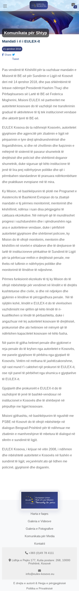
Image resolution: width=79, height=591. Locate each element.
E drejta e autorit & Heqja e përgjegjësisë (39, 583)
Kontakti (39, 543)
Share (7, 54)
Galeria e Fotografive (39, 528)
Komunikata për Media (39, 536)
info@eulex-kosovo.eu (40, 573)
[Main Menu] (5, 5)
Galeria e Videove (39, 521)
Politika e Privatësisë (39, 588)
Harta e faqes (39, 513)
